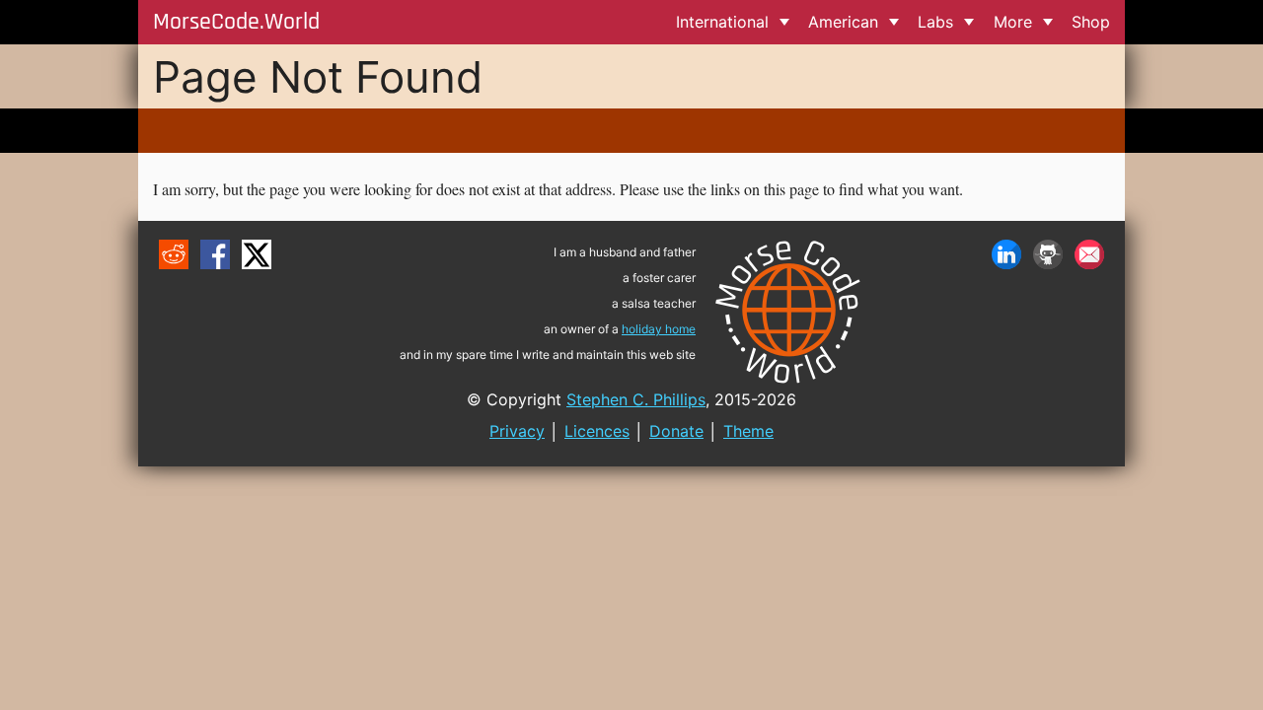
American (843, 22)
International (722, 22)
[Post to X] (256, 254)
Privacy (517, 431)
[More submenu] (1047, 22)
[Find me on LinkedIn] (1006, 254)
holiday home (659, 328)
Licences (597, 431)
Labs (935, 22)
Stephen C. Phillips (636, 399)
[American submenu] (893, 22)
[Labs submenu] (969, 22)
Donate (676, 431)
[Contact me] (1089, 254)
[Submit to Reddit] (173, 254)
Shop (1091, 22)
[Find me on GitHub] (1048, 254)
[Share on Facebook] (215, 254)
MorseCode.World (236, 21)
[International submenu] (784, 22)
